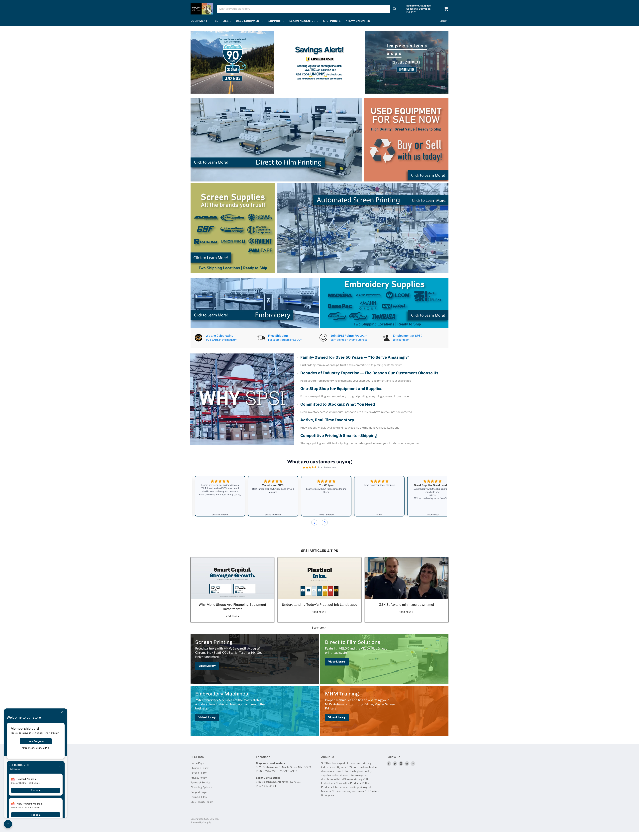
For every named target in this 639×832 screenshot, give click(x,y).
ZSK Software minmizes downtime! (406, 605)
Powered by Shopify (201, 822)
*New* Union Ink (358, 20)
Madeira (326, 791)
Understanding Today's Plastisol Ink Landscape (319, 605)
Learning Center (302, 20)
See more (318, 627)
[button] (36, 767)
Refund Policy (199, 772)
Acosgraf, (365, 787)
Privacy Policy (199, 777)
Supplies (222, 20)
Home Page (197, 763)
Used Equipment (248, 20)
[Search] (394, 9)
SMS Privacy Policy (202, 801)
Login (444, 20)
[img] (310, 467)
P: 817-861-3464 (266, 785)
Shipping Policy (200, 768)
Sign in (46, 748)
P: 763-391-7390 (266, 771)
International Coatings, (346, 787)
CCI (334, 791)
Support (275, 20)
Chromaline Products (348, 783)
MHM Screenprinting (349, 779)
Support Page (199, 792)
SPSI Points (332, 20)
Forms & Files (199, 797)
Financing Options (201, 787)
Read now (231, 616)
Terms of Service (201, 782)
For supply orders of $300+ (285, 339)
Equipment (199, 20)
